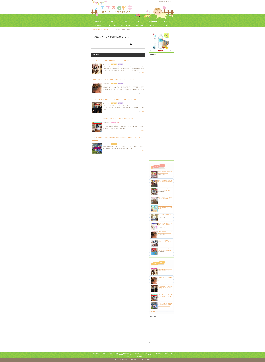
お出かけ (167, 25)
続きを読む (142, 72)
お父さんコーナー (153, 25)
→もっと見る (153, 311)
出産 (125, 21)
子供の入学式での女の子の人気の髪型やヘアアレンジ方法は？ (111, 60)
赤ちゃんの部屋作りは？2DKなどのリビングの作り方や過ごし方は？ (165, 198)
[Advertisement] (161, 107)
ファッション (98, 25)
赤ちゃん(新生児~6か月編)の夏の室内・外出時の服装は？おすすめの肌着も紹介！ (165, 207)
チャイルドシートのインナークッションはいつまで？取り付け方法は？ (165, 241)
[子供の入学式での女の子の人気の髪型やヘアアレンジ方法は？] (154, 274)
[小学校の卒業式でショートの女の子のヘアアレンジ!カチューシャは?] (154, 283)
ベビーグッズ (167, 21)
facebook (151, 343)
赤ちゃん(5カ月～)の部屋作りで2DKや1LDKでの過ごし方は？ (164, 215)
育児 (139, 21)
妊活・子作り (98, 21)
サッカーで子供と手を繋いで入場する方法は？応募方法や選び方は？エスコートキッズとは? (165, 305)
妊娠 (112, 21)
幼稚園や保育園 (153, 21)
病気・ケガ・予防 (125, 25)
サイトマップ (129, 356)
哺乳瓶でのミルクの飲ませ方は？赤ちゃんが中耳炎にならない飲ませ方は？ (165, 224)
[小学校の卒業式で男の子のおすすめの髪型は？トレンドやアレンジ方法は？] (154, 291)
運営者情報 (139, 356)
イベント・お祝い (111, 25)
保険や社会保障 (139, 25)
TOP (103, 29)
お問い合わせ (150, 354)
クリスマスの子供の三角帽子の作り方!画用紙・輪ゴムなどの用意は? (165, 249)
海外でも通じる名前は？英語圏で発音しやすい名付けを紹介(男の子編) (165, 181)
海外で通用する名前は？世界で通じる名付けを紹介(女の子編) (165, 172)
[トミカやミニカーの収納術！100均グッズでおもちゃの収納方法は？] (154, 300)
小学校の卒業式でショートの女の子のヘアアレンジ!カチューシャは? (113, 79)
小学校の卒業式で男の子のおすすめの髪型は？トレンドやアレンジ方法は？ (115, 99)
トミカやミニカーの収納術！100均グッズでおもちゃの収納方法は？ (113, 118)
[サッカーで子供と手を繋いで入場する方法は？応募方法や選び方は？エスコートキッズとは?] (154, 308)
